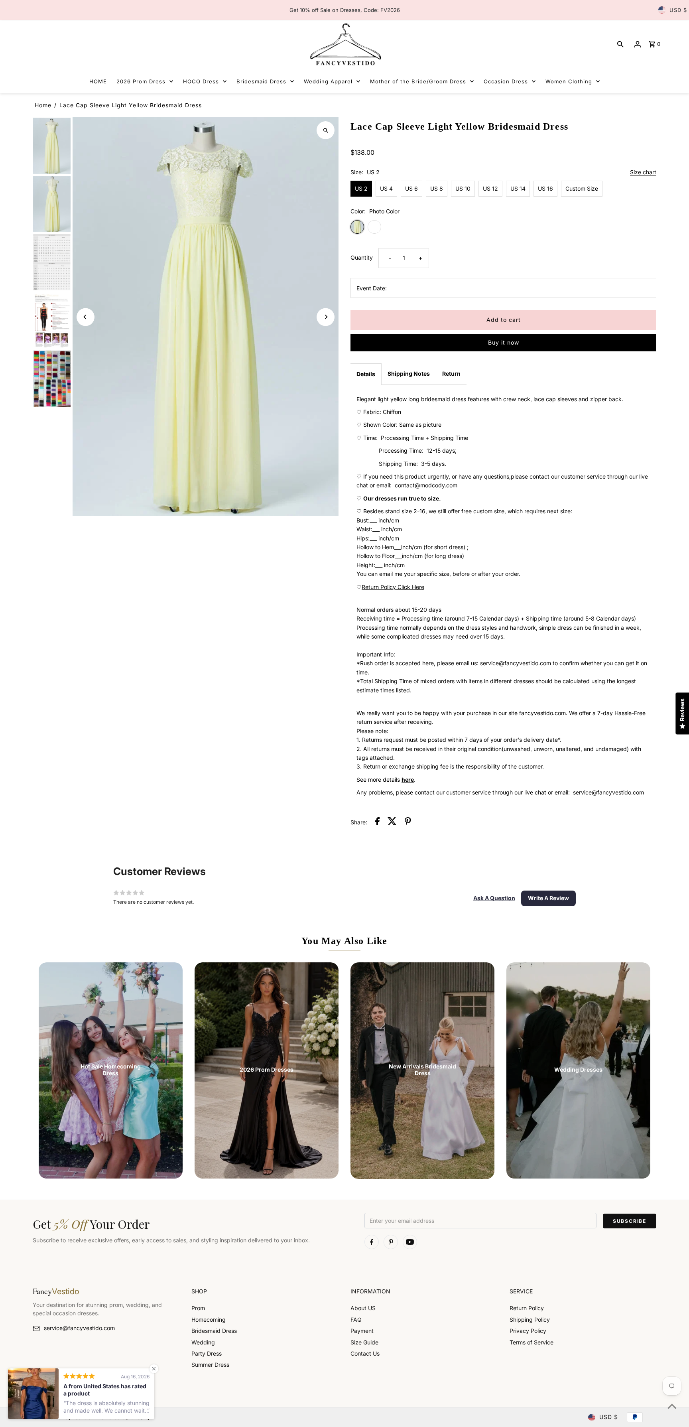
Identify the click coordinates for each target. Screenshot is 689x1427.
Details (365, 374)
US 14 (518, 188)
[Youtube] (410, 1242)
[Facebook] (371, 1242)
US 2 (361, 188)
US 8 (436, 188)
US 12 (490, 188)
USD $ (678, 10)
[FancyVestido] (344, 44)
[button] (494, 898)
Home (43, 105)
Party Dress (206, 1353)
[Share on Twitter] (392, 822)
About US (363, 1308)
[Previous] (85, 317)
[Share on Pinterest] (408, 822)
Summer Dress (210, 1364)
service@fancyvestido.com (79, 1328)
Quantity (361, 257)
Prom (198, 1308)
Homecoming (208, 1319)
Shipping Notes (409, 373)
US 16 (545, 188)
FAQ (356, 1319)
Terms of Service (531, 1342)
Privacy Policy (528, 1330)
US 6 (411, 188)
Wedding (203, 1342)
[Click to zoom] (326, 130)
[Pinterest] (391, 1242)
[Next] (326, 317)
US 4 (386, 188)
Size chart (643, 172)
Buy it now (503, 342)
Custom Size (581, 188)
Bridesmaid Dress (214, 1330)
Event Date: (371, 288)
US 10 (462, 188)
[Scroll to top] (672, 1406)
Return (451, 373)
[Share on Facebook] (377, 822)
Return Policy (527, 1308)
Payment (362, 1330)
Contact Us (365, 1353)
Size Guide (364, 1342)
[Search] (620, 44)
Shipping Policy (530, 1319)
